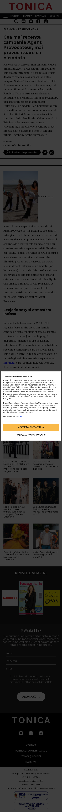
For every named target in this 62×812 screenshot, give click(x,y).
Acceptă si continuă (31, 427)
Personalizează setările (31, 435)
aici (20, 417)
